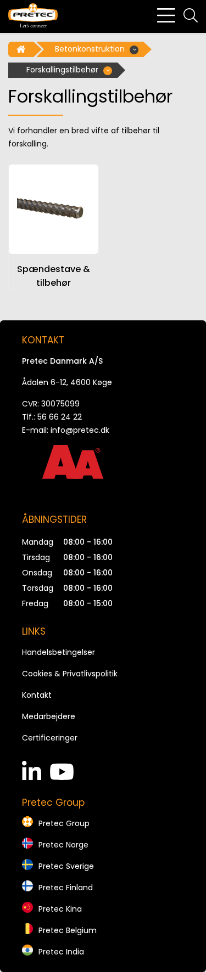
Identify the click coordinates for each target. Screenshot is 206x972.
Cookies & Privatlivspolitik (70, 673)
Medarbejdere (48, 716)
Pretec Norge (63, 844)
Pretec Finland (65, 887)
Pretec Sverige (66, 866)
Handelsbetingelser (58, 652)
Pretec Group (64, 823)
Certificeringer (49, 737)
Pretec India (61, 951)
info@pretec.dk (80, 430)
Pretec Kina (60, 908)
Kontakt (37, 695)
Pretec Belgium (67, 930)
